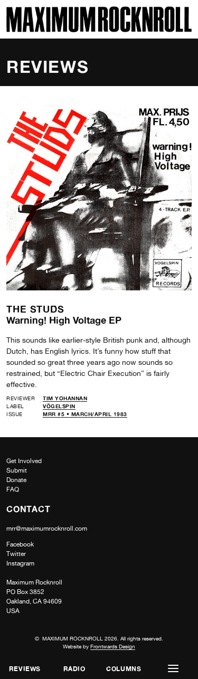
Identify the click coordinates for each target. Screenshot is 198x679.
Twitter (16, 554)
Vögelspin (59, 406)
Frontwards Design (112, 646)
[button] (173, 668)
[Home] (99, 29)
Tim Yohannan (65, 398)
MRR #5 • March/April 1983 (85, 414)
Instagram (20, 563)
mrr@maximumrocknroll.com (46, 528)
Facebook (20, 544)
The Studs (35, 309)
